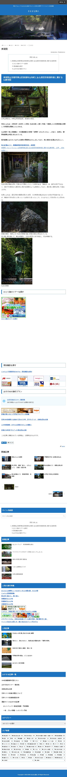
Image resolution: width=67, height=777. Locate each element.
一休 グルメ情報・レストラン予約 (15, 710)
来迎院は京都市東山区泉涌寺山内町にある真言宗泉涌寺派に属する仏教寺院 (34, 61)
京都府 (4, 442)
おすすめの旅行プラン (20, 69)
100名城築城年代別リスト (10, 680)
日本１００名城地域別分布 (10, 697)
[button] (64, 516)
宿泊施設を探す (18, 66)
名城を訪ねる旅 (7, 689)
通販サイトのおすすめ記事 (10, 702)
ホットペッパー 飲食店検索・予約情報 (16, 706)
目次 (31, 57)
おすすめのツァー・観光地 (10, 685)
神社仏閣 (11, 442)
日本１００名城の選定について (12, 693)
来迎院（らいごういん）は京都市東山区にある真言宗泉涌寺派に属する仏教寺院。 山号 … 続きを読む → (32, 147)
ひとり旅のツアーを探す (21, 63)
